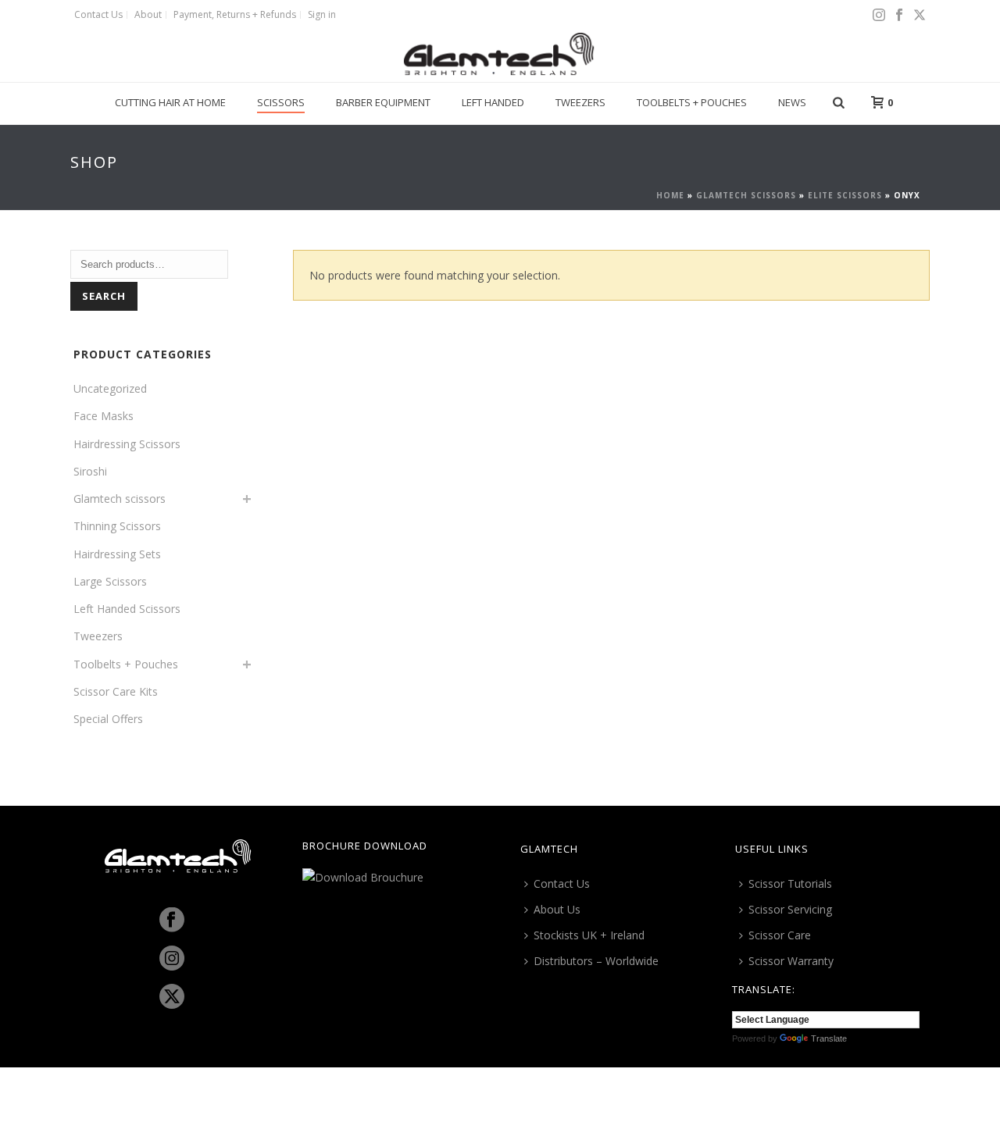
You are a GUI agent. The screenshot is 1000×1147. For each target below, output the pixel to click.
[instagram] (171, 959)
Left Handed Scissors (126, 608)
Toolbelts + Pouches (692, 102)
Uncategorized (110, 388)
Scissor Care (779, 935)
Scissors (281, 102)
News (792, 102)
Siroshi (90, 471)
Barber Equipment (383, 102)
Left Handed (493, 102)
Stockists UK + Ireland (589, 935)
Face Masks (103, 415)
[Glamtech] (500, 54)
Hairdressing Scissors (126, 443)
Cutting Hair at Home (170, 102)
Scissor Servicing (790, 909)
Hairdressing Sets (117, 554)
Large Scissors (110, 581)
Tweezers (580, 102)
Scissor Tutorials (790, 883)
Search (104, 296)
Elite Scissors (845, 195)
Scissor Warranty (791, 960)
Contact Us (562, 883)
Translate (829, 1038)
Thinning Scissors (117, 525)
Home (670, 195)
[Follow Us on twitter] (171, 997)
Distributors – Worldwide (596, 960)
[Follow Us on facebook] (171, 920)
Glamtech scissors (746, 195)
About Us (557, 909)
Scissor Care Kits (115, 691)
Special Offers (108, 718)
